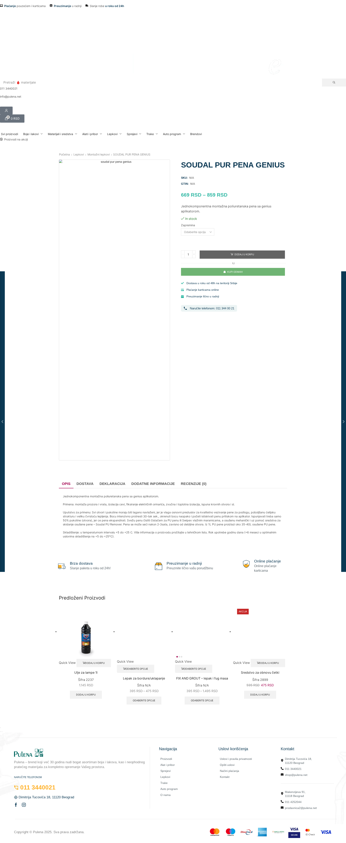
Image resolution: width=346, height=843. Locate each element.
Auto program (169, 789)
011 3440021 (293, 768)
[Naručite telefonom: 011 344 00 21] (185, 308)
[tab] (66, 484)
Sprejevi (165, 770)
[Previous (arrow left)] (0, 731)
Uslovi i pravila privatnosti (236, 758)
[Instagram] (24, 805)
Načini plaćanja (229, 770)
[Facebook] (16, 805)
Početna (64, 154)
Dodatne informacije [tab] (153, 484)
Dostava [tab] (85, 484)
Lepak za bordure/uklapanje (144, 678)
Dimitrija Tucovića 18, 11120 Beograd (298, 760)
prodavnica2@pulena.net (301, 808)
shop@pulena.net (296, 774)
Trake (164, 782)
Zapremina (188, 225)
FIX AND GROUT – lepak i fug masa (202, 678)
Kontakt (224, 776)
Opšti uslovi (227, 764)
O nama (165, 795)
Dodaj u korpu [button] (95, 662)
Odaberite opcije (137, 668)
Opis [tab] (66, 484)
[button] (12, 118)
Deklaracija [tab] (112, 484)
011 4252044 (293, 802)
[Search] (334, 83)
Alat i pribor (167, 764)
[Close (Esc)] (0, 727)
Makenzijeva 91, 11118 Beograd (295, 794)
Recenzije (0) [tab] (193, 484)
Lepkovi (78, 154)
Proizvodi (166, 758)
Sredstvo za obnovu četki (260, 672)
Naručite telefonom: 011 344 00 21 (212, 308)
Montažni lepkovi (99, 154)
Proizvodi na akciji (16, 139)
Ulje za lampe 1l (86, 672)
